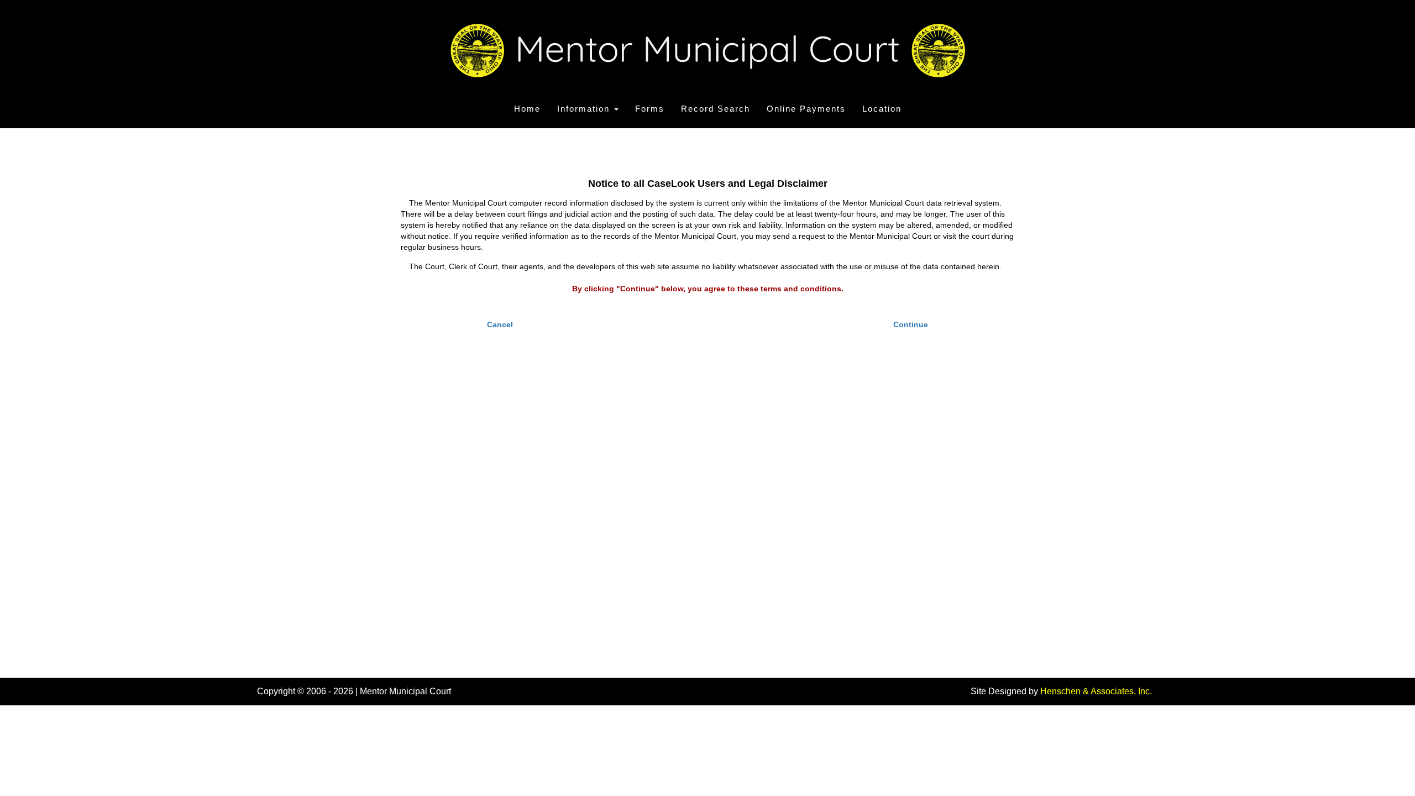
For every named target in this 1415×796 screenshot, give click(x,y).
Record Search (715, 108)
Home (527, 108)
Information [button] (585, 108)
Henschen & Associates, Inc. (1096, 691)
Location (882, 108)
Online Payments (806, 108)
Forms (649, 108)
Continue (910, 324)
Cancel (500, 324)
